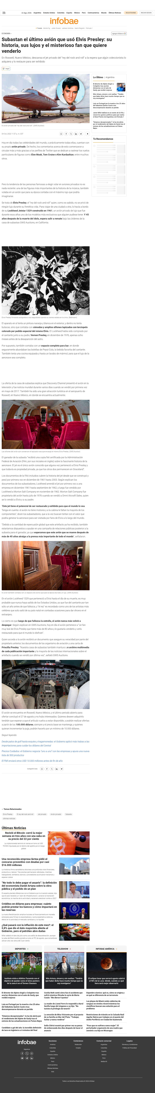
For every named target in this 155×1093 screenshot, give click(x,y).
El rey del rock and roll (25, 814)
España (69, 13)
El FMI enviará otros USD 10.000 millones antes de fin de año (32, 761)
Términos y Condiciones (129, 1044)
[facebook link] (22, 1053)
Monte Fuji (46, 28)
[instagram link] (31, 1053)
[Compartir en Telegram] (81, 134)
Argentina (37, 13)
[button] (4, 13)
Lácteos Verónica (67, 28)
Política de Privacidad (130, 1048)
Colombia (60, 13)
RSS (52, 1072)
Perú (84, 13)
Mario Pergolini (80, 28)
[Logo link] (64, 20)
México (77, 13)
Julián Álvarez (56, 28)
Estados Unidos (49, 13)
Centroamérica (93, 13)
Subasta (69, 814)
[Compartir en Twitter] (71, 134)
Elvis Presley (7, 814)
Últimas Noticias (115, 13)
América (52, 1044)
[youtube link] (22, 1058)
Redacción (78, 1044)
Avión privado (56, 814)
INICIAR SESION (146, 13)
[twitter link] (27, 1053)
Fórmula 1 (89, 28)
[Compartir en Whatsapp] (61, 134)
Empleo (78, 1048)
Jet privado (42, 814)
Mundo (104, 13)
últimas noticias (9, 819)
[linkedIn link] (31, 1058)
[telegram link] (27, 1058)
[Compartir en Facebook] (66, 134)
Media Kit (104, 1061)
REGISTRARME (131, 13)
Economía (6, 33)
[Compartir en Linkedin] (76, 134)
